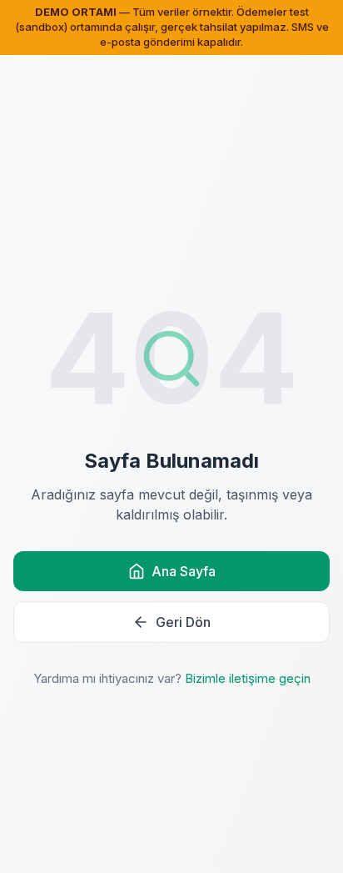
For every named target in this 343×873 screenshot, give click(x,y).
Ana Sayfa (184, 571)
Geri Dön (183, 622)
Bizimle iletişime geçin (248, 678)
